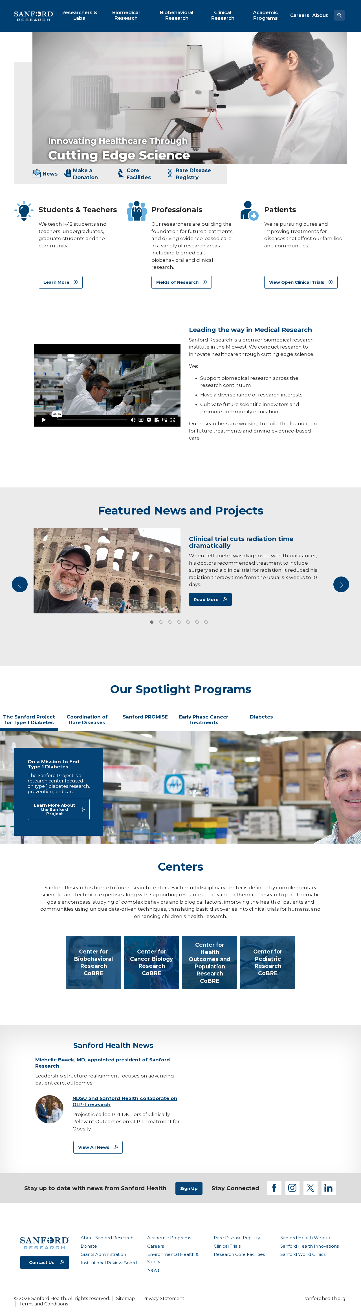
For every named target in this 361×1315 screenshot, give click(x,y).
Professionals (176, 209)
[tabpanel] (180, 787)
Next (341, 586)
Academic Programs (169, 1237)
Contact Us (41, 1262)
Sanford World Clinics (302, 1254)
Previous (21, 586)
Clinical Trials (227, 1246)
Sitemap (125, 1298)
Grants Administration (103, 1254)
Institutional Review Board (109, 1262)
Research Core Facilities (239, 1254)
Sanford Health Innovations (309, 1246)
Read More (206, 599)
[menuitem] (79, 15)
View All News (93, 1147)
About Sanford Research (107, 1237)
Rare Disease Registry (237, 1237)
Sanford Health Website (306, 1237)
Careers (155, 1246)
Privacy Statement (163, 1298)
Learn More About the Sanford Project (54, 809)
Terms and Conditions (43, 1304)
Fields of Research (177, 282)
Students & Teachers (78, 209)
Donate (89, 1246)
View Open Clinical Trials (296, 282)
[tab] (151, 622)
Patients (280, 209)
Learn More (56, 282)
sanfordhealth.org (325, 1298)
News (153, 1270)
